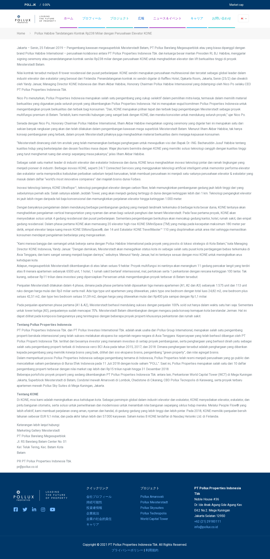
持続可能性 (94, 502)
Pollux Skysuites (152, 508)
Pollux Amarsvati (152, 497)
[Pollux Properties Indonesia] (35, 18)
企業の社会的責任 (99, 519)
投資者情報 (94, 508)
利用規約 (152, 550)
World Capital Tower (154, 519)
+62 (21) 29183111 (207, 521)
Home (21, 33)
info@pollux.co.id (206, 527)
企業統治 (92, 513)
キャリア (92, 524)
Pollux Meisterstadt (154, 502)
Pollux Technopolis (153, 513)
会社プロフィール (99, 497)
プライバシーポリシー (127, 550)
